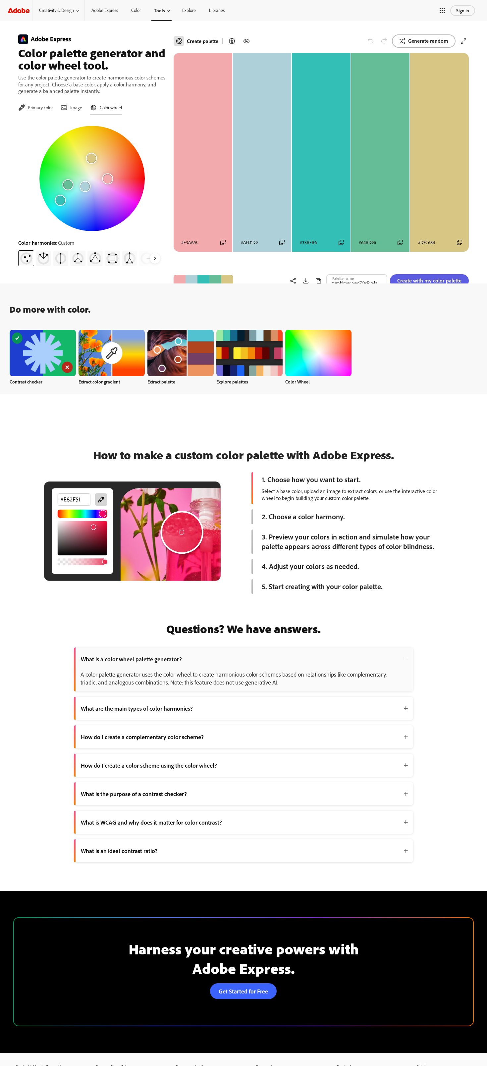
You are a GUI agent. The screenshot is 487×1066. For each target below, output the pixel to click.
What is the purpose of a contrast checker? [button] (134, 793)
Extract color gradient (99, 381)
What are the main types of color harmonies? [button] (137, 708)
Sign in (462, 10)
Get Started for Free (243, 991)
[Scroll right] (155, 258)
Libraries (217, 10)
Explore (189, 10)
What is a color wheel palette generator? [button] (131, 659)
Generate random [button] (428, 40)
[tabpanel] (92, 193)
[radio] (26, 258)
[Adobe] (18, 10)
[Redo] (384, 41)
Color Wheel (297, 381)
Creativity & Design (56, 10)
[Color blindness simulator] (246, 41)
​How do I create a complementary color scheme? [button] (142, 736)
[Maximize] (463, 41)
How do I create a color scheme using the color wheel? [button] (149, 765)
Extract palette (161, 381)
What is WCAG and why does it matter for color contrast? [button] (151, 822)
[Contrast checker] (232, 41)
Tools (159, 10)
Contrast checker (26, 381)
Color (136, 10)
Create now (43, 353)
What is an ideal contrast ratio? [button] (119, 850)
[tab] (35, 107)
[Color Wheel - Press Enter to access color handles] (92, 178)
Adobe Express (104, 10)
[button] (442, 10)
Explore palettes (232, 381)
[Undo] (370, 41)
